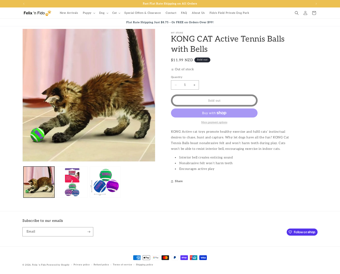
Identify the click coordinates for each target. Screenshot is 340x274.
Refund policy (101, 264)
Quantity (176, 77)
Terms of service (122, 264)
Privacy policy (82, 264)
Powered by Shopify (58, 265)
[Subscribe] (88, 231)
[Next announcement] (316, 3)
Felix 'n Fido (39, 265)
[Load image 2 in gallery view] (72, 182)
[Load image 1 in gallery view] (39, 182)
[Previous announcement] (23, 3)
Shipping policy (144, 264)
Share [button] (179, 181)
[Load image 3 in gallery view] (105, 182)
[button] (88, 13)
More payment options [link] (214, 122)
